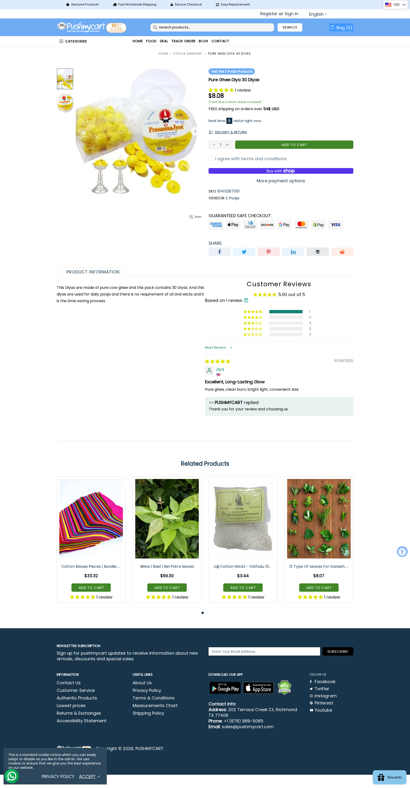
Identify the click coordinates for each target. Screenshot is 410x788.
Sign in (291, 14)
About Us (142, 683)
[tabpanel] (91, 543)
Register (269, 14)
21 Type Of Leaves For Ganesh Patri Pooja (319, 566)
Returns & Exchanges (79, 713)
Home (163, 53)
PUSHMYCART (92, 27)
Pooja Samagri (188, 53)
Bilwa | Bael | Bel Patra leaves (167, 566)
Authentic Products (77, 698)
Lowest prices (71, 705)
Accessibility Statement (82, 721)
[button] (222, 90)
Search (290, 27)
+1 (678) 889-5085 (243, 721)
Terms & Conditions (154, 698)
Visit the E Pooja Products (231, 71)
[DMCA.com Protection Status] (284, 688)
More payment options (281, 181)
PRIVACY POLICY (58, 776)
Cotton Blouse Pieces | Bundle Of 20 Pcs (91, 566)
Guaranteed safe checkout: (240, 216)
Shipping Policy (148, 713)
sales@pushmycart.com (248, 727)
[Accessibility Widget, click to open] (402, 551)
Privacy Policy (147, 690)
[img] (217, 361)
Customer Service (76, 690)
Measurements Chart (155, 705)
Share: (216, 243)
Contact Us (69, 683)
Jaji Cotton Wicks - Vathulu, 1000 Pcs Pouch (243, 566)
